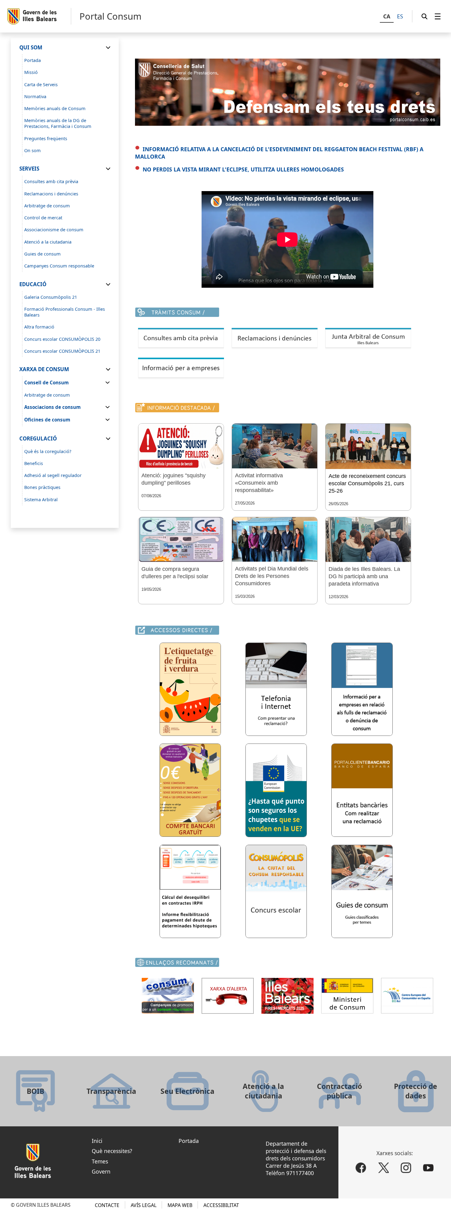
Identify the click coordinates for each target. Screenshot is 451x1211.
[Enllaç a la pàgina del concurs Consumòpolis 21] (276, 936)
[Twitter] (383, 1168)
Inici (97, 1140)
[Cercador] (424, 16)
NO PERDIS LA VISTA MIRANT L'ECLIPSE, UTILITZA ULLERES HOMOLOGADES (243, 169)
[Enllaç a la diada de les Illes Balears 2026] (368, 539)
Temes (100, 1161)
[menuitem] (437, 16)
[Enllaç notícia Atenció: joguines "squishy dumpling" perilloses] (181, 446)
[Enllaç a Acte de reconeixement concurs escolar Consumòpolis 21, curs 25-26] (368, 446)
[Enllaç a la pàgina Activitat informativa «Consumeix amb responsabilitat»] (274, 446)
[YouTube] (428, 1168)
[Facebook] (361, 1168)
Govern (101, 1171)
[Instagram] (406, 1168)
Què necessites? (112, 1151)
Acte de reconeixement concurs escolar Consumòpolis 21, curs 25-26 (367, 483)
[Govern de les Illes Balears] (38, 16)
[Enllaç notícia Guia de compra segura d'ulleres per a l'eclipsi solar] (181, 539)
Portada (189, 1140)
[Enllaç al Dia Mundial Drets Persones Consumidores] (274, 539)
